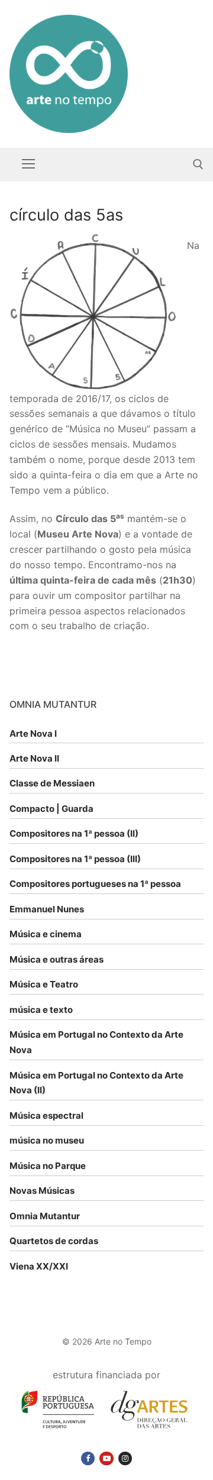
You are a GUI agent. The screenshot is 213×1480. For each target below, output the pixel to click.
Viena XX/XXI (38, 1266)
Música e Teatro (43, 984)
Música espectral (46, 1115)
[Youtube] (106, 1458)
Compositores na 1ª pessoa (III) (75, 858)
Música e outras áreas (56, 959)
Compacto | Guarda (51, 808)
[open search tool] (198, 164)
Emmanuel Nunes (46, 909)
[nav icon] (28, 164)
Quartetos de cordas (53, 1240)
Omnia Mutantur (44, 1216)
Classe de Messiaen (52, 783)
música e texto (41, 1009)
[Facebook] (88, 1458)
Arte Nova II (34, 758)
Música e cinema (45, 934)
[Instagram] (125, 1458)
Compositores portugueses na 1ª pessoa (95, 883)
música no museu (46, 1140)
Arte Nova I (33, 733)
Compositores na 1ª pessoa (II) (73, 833)
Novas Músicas (42, 1190)
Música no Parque (47, 1165)
